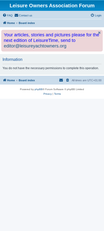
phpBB (39, 89)
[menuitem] (8, 15)
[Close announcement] (99, 33)
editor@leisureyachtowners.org (35, 45)
